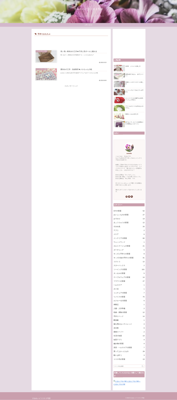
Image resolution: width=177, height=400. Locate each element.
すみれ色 (129, 226)
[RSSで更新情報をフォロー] (132, 196)
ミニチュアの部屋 (129, 293)
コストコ (129, 262)
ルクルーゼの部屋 (129, 301)
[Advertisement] (71, 41)
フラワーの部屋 (129, 281)
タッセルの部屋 (129, 273)
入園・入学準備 (129, 308)
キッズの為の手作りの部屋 (129, 258)
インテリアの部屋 (129, 238)
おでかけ (129, 219)
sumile (129, 153)
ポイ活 (129, 289)
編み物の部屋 (129, 343)
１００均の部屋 (129, 359)
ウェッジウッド (129, 242)
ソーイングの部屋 (129, 269)
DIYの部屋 (129, 211)
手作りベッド (129, 316)
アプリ (129, 230)
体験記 (129, 304)
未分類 (129, 328)
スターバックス (129, 265)
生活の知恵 (129, 336)
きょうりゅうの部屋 (129, 222)
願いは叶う (129, 355)
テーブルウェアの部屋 (129, 277)
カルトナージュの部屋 (129, 246)
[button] (143, 366)
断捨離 (129, 320)
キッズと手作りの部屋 (129, 254)
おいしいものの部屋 (129, 215)
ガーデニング (129, 250)
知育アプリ (129, 340)
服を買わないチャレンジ (129, 324)
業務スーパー (129, 332)
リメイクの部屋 (129, 297)
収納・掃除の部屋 (129, 312)
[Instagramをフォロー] (126, 196)
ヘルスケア (129, 285)
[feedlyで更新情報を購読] (129, 196)
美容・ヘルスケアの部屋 (129, 347)
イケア (129, 234)
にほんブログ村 (119, 384)
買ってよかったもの (129, 351)
